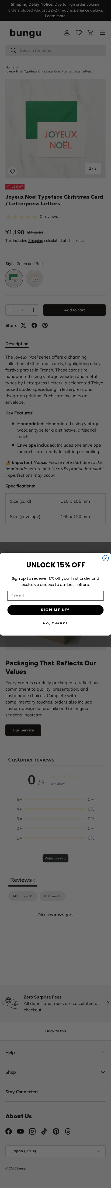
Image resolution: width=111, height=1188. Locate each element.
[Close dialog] (106, 558)
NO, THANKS (55, 623)
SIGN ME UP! (56, 610)
